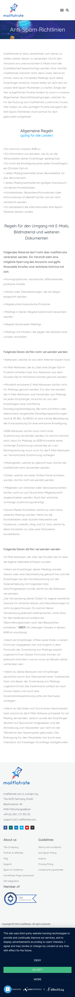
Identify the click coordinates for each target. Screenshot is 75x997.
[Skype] (22, 828)
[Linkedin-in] (16, 828)
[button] (62, 10)
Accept (37, 969)
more (37, 979)
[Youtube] (27, 828)
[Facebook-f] (5, 828)
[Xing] (11, 828)
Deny (37, 960)
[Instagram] (32, 828)
